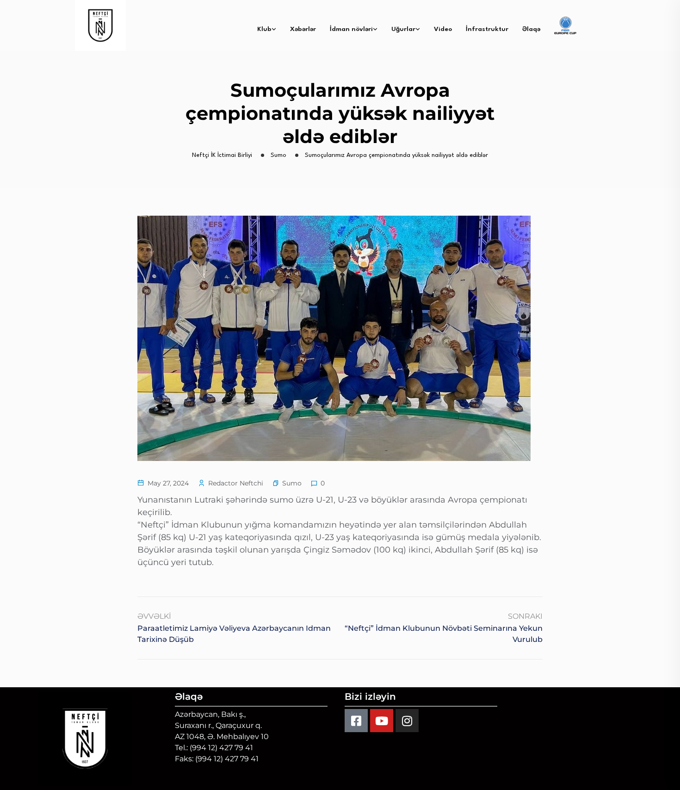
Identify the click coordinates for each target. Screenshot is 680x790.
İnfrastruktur (487, 29)
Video (443, 29)
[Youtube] (381, 720)
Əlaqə (531, 29)
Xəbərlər (303, 29)
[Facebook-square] (356, 720)
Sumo (292, 483)
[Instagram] (407, 720)
